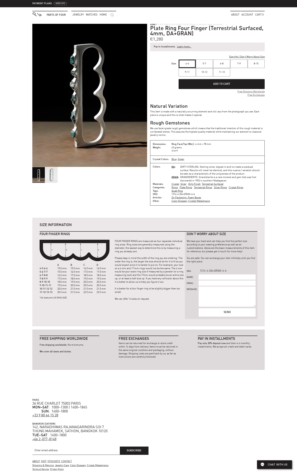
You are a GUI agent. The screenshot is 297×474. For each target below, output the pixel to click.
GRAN (175, 177)
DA (173, 166)
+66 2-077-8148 (44, 439)
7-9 (239, 64)
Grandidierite (189, 177)
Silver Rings (220, 187)
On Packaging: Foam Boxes (186, 198)
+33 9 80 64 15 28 (45, 415)
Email (190, 283)
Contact (66, 461)
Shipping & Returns (43, 465)
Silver (183, 184)
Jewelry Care (62, 465)
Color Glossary (179, 201)
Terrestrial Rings (203, 187)
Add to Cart (221, 84)
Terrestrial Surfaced (212, 184)
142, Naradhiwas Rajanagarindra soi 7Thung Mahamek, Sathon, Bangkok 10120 (69, 429)
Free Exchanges (256, 95)
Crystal (175, 184)
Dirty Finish (194, 184)
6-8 (221, 64)
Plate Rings (186, 187)
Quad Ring (177, 191)
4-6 (187, 64)
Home (153, 25)
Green (181, 159)
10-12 (204, 72)
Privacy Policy (57, 469)
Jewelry (78, 15)
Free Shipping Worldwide (251, 92)
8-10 (256, 64)
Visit (43, 461)
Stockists (53, 461)
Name (190, 277)
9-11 (187, 72)
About (235, 15)
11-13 (222, 72)
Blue (174, 159)
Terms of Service (40, 469)
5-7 (204, 64)
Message (192, 289)
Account (247, 15)
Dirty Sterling (189, 167)
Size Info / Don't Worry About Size (247, 57)
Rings (175, 187)
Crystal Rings (236, 187)
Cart (259, 15)
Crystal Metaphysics (199, 201)
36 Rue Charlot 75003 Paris (56, 403)
